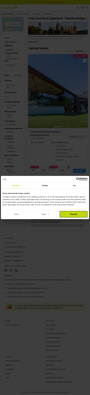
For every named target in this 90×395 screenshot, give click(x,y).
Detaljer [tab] (45, 185)
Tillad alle (73, 214)
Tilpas (43, 214)
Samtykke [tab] (15, 185)
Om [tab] (74, 185)
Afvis (16, 214)
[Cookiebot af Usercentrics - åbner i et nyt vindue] (77, 179)
